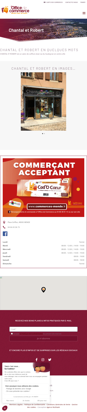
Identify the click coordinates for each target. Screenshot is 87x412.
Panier (82, 2)
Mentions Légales (16, 404)
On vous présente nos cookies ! (18, 391)
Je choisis (26, 400)
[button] (4, 408)
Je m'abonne (43, 338)
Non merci (10, 400)
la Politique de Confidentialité (31, 334)
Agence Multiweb (53, 407)
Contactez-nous (71, 2)
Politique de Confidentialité (34, 404)
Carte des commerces (54, 2)
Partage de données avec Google (18, 389)
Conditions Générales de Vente (58, 404)
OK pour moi (41, 400)
